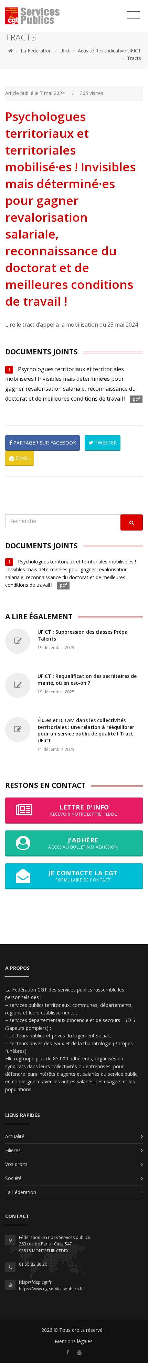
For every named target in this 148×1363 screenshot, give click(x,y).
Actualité (14, 1136)
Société (13, 1178)
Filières (13, 1150)
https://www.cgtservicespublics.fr (51, 1289)
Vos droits (16, 1164)
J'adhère (83, 843)
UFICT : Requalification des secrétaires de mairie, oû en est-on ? (87, 679)
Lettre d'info (84, 810)
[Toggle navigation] (133, 15)
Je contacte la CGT (83, 876)
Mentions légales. (74, 1341)
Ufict (65, 50)
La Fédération (36, 50)
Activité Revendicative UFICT (109, 50)
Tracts (134, 58)
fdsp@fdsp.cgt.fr (35, 1282)
